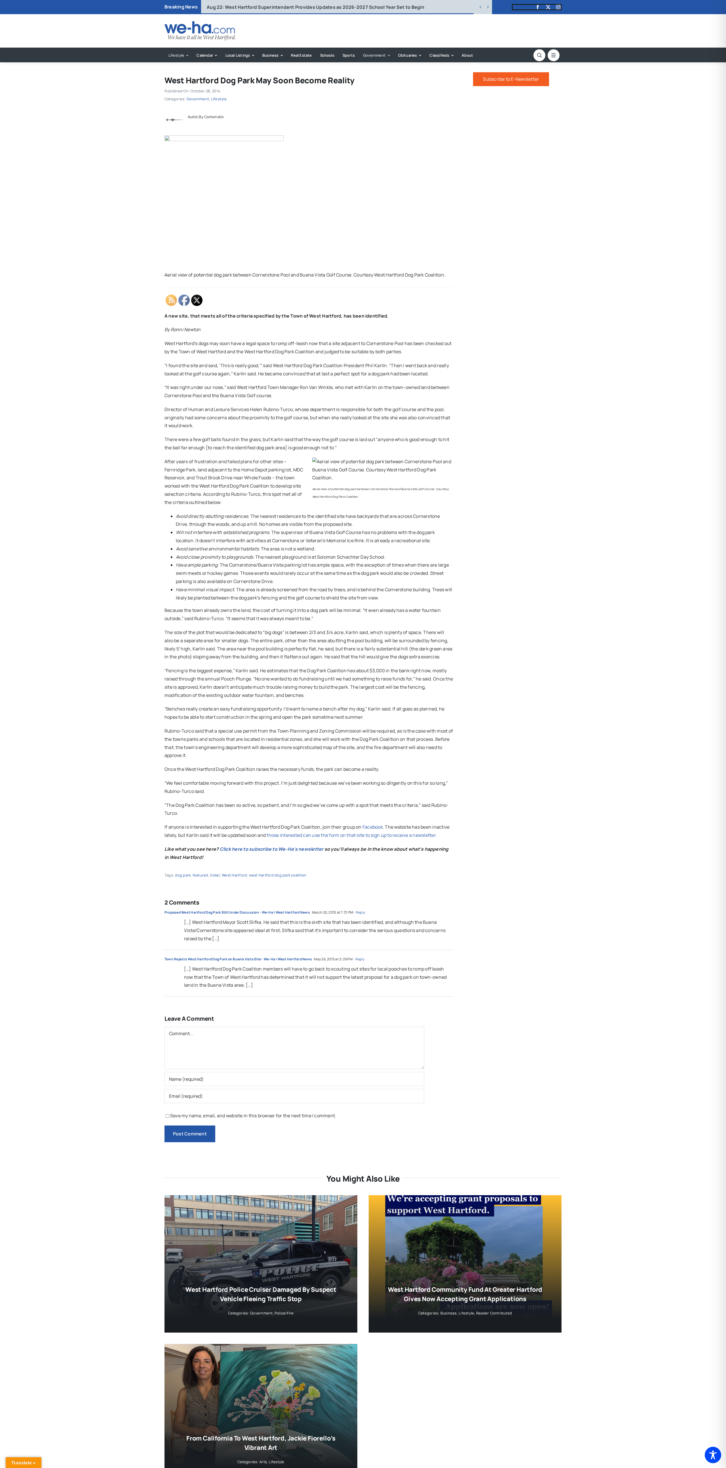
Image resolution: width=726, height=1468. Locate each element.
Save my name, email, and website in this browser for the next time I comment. (253, 1115)
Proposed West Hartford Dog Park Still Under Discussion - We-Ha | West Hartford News (237, 912)
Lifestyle (219, 98)
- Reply (359, 912)
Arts (263, 1461)
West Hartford (234, 875)
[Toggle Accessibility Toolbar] (713, 1455)
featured (200, 875)
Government (198, 98)
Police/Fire (284, 1313)
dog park (183, 875)
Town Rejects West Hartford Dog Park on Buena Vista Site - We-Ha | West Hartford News (238, 959)
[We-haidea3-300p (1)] (199, 23)
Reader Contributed (494, 1313)
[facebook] (537, 7)
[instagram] (558, 7)
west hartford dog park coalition (278, 875)
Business (448, 1313)
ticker (215, 875)
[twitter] (548, 7)
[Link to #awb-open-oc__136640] (554, 55)
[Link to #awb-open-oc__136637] (539, 55)
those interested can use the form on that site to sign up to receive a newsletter (351, 835)
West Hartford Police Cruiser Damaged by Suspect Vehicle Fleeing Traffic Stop (302, 7)
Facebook (372, 827)
